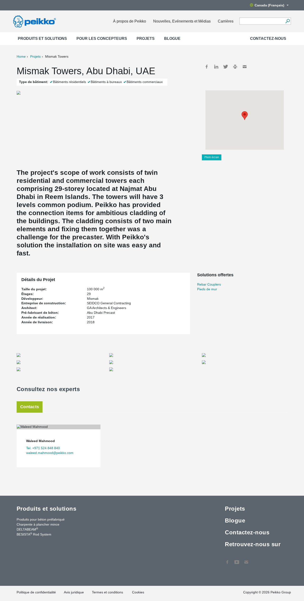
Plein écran (211, 157)
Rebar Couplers (209, 284)
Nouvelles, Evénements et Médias (182, 21)
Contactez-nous (268, 39)
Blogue (172, 39)
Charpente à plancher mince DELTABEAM (38, 526)
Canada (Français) (269, 5)
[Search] (287, 21)
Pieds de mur (207, 289)
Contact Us (246, 559)
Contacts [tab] (29, 406)
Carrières (225, 21)
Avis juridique (74, 592)
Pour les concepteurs (101, 39)
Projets (146, 39)
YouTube (236, 559)
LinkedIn (216, 66)
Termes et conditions (108, 592)
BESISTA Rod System (34, 534)
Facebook (206, 66)
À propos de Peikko (129, 21)
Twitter (225, 66)
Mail (244, 66)
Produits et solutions (42, 39)
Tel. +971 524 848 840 (43, 448)
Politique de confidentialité (36, 592)
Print (235, 66)
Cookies (138, 592)
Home (21, 56)
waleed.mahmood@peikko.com (49, 453)
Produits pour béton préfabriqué (41, 519)
